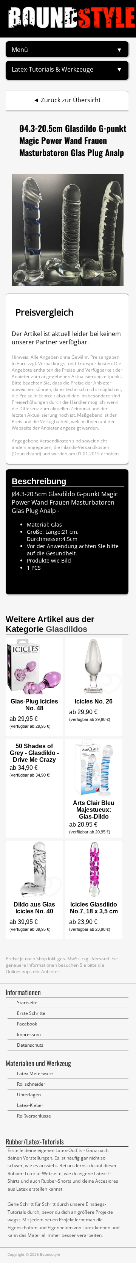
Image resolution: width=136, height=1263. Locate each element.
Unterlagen (29, 1094)
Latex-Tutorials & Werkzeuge (52, 69)
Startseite (27, 1002)
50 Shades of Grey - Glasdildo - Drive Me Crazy (34, 753)
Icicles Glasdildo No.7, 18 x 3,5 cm (94, 907)
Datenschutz (30, 1045)
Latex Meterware (35, 1073)
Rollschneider (31, 1084)
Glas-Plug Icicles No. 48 (34, 704)
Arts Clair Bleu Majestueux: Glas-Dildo (93, 810)
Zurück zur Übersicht (71, 100)
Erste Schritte (31, 1013)
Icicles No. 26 (94, 701)
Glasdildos (66, 629)
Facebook (27, 1024)
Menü (20, 49)
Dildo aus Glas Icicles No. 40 (34, 907)
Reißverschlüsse (34, 1116)
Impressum (29, 1034)
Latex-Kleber (30, 1105)
